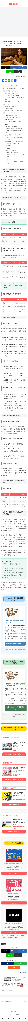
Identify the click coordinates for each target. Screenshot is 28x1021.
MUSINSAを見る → (14, 932)
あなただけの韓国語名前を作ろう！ (13, 128)
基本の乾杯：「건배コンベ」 (12, 93)
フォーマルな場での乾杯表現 (12, 95)
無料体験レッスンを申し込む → (14, 754)
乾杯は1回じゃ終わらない (11, 115)
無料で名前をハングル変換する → (15, 708)
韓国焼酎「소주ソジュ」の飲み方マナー (14, 110)
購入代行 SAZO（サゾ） (13, 159)
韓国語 (4, 944)
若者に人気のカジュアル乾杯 (12, 101)
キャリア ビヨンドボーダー (12, 150)
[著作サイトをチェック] (7, 963)
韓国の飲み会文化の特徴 (9, 113)
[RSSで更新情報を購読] (14, 967)
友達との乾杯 (8, 124)
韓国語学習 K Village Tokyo (12, 143)
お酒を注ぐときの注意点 (11, 108)
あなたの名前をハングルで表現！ (13, 135)
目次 (12, 85)
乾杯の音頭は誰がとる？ (11, 119)
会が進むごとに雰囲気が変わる (12, 117)
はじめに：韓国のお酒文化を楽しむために (13, 88)
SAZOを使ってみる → (14, 903)
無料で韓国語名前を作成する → (15, 643)
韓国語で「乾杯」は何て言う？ (11, 91)
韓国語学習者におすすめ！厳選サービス (14, 141)
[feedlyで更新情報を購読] (20, 963)
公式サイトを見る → (14, 873)
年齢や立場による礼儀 (10, 106)
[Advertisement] (14, 22)
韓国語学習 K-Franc (11, 145)
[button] (18, 71)
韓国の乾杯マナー (7, 104)
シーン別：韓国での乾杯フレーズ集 (12, 121)
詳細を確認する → (14, 804)
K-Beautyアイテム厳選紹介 (11, 152)
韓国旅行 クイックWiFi (11, 148)
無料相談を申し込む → (14, 831)
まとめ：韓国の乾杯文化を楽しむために (13, 126)
